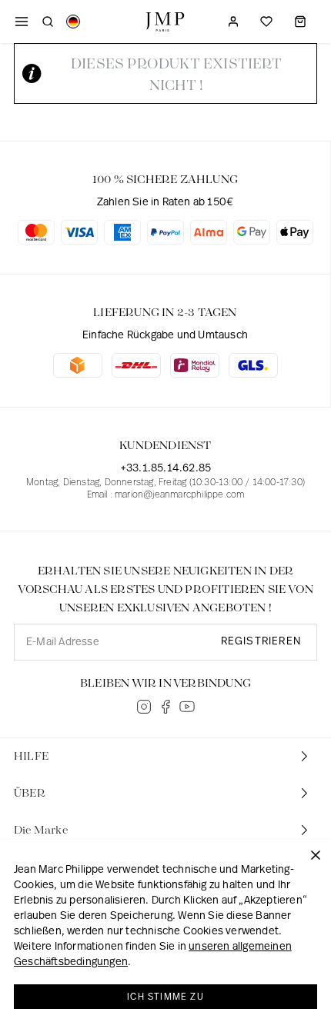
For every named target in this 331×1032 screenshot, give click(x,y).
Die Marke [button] (41, 830)
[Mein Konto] (233, 21)
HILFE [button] (31, 757)
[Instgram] (144, 706)
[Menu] (21, 21)
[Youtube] (187, 706)
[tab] (165, 756)
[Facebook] (165, 706)
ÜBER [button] (29, 793)
